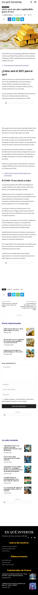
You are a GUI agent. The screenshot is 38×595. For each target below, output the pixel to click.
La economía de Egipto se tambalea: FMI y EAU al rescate (13, 489)
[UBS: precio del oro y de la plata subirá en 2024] (30, 332)
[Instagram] (31, 538)
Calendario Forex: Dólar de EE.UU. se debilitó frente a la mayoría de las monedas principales (13, 469)
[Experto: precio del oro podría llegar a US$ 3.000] (30, 353)
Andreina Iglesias (8, 15)
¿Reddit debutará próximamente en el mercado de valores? (11, 479)
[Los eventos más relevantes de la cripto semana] (27, 459)
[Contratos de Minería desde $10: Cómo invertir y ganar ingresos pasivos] (32, 576)
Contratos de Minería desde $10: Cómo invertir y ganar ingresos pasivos (14, 574)
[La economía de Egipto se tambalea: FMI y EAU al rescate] (27, 490)
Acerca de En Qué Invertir (9, 546)
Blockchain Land (6, 560)
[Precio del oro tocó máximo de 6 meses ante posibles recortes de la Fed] (30, 342)
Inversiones (16, 289)
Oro (22, 289)
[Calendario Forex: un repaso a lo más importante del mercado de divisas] (27, 448)
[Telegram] (22, 19)
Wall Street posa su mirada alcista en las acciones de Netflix (9, 305)
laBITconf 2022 (6, 562)
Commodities (5, 7)
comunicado (17, 53)
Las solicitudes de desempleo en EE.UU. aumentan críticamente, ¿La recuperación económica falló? (28, 306)
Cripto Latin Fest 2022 (8, 564)
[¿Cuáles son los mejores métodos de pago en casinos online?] (32, 586)
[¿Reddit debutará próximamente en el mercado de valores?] (27, 480)
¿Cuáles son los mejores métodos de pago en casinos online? (13, 584)
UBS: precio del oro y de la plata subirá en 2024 (13, 329)
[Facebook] (9, 19)
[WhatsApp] (18, 19)
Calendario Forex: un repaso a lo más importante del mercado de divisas (13, 448)
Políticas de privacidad (8, 548)
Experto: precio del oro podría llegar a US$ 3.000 (13, 351)
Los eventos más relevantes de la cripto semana (12, 458)
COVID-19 (9, 289)
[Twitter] (14, 19)
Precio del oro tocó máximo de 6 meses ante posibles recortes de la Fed (14, 341)
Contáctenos (6, 551)
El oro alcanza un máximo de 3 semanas (16, 65)
